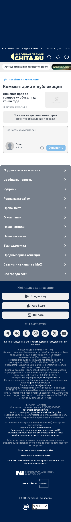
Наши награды (14, 227)
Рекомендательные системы (35, 455)
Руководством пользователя (35, 427)
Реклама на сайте (17, 198)
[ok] (26, 333)
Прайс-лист (12, 208)
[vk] (16, 333)
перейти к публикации (24, 79)
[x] (54, 333)
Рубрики (10, 189)
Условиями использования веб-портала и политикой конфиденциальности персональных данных (35, 434)
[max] (45, 333)
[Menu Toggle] (4, 57)
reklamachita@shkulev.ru (35, 410)
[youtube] (64, 333)
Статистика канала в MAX (23, 264)
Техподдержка (15, 245)
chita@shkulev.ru (51, 377)
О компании (12, 217)
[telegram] (7, 333)
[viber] (35, 333)
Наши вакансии (15, 236)
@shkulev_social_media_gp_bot (46, 412)
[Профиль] (66, 57)
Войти (19, 147)
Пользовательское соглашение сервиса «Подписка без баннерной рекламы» (35, 461)
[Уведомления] (58, 57)
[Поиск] (49, 57)
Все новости (10, 48)
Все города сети (15, 274)
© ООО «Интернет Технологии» (35, 498)
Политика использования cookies (35, 450)
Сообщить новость (18, 179)
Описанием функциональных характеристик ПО (35, 430)
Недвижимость (32, 48)
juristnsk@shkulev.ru (40, 382)
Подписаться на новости (22, 170)
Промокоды (53, 48)
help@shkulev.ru (44, 385)
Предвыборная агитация (22, 255)
